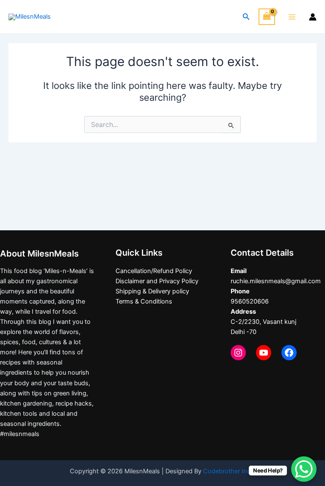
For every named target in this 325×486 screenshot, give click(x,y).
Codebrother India (229, 471)
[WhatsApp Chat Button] (304, 469)
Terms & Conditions (144, 301)
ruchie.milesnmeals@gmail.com (276, 281)
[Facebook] (289, 352)
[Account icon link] (313, 17)
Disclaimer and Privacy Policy (157, 281)
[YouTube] (263, 352)
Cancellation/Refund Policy (154, 271)
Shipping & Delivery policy (152, 291)
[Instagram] (238, 352)
